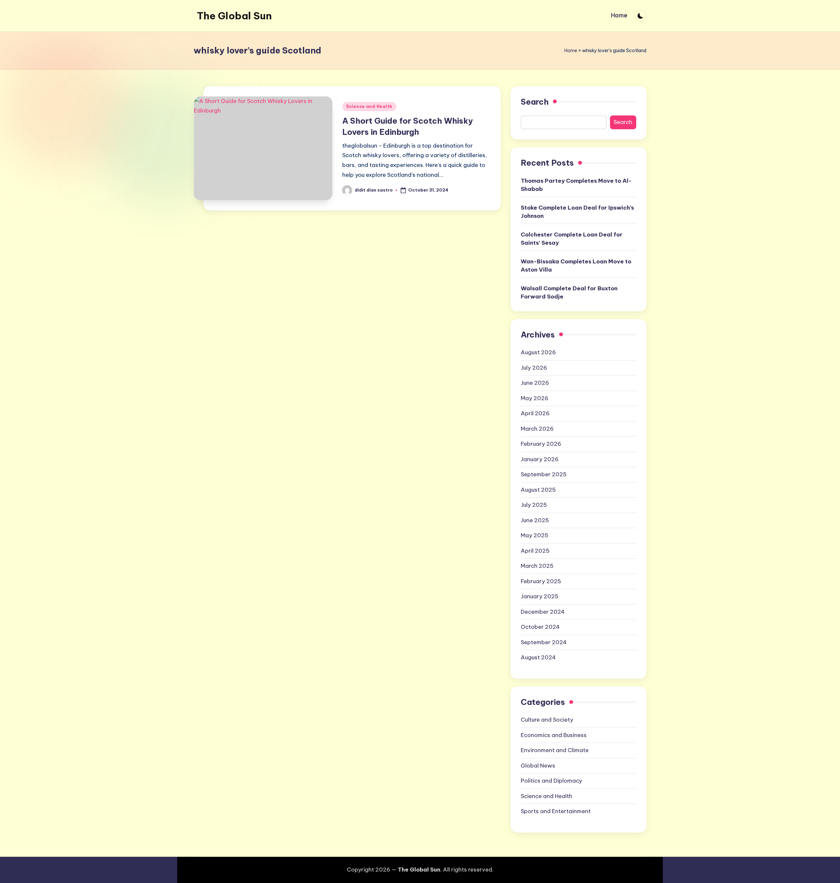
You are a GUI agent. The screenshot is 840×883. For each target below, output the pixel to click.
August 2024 (538, 657)
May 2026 (534, 398)
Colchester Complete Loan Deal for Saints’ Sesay (571, 239)
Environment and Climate (555, 750)
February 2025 (541, 581)
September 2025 (544, 474)
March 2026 (537, 428)
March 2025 (537, 565)
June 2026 (535, 382)
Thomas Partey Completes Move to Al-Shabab (576, 185)
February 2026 (541, 443)
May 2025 (534, 535)
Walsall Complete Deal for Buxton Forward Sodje (569, 292)
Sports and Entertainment (556, 811)
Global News (538, 765)
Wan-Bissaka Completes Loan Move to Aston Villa (576, 266)
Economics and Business (554, 735)
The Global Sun (234, 16)
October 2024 (540, 626)
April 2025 (535, 550)
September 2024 (544, 642)
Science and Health (369, 106)
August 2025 (538, 489)
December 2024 (543, 611)
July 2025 (534, 504)
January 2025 (539, 596)
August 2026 (538, 352)
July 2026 (534, 367)
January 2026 (539, 459)
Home (570, 50)
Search (535, 102)
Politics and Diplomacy (551, 780)
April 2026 (535, 413)
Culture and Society (547, 719)
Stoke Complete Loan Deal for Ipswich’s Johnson (577, 212)
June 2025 (535, 520)
